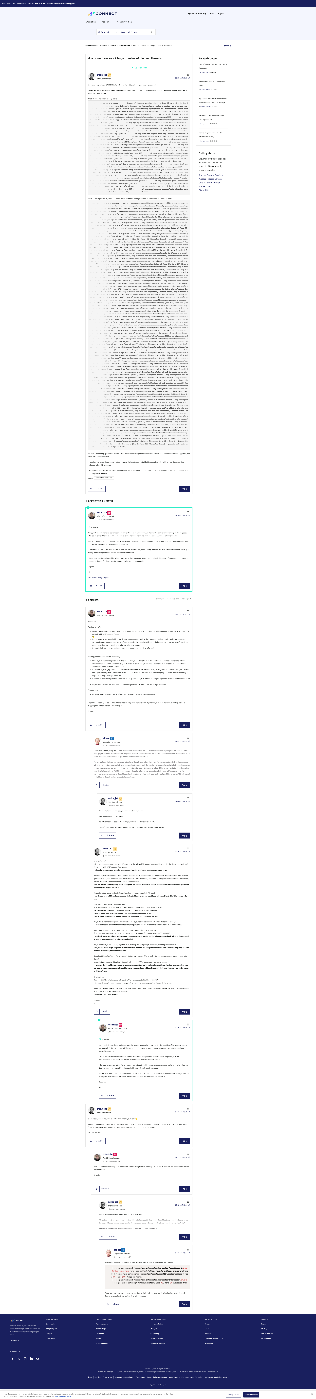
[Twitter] (19, 1359)
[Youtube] (37, 1359)
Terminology (101, 1329)
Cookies (97, 1377)
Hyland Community (197, 13)
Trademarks (140, 1377)
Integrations (50, 1338)
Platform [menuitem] (105, 21)
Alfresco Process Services (210, 178)
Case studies (50, 1324)
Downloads (100, 1333)
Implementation (156, 1324)
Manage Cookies (234, 1395)
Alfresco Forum (124, 45)
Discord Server (205, 190)
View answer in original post (98, 577)
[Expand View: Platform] (111, 22)
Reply (184, 488)
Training (264, 1329)
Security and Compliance (124, 1377)
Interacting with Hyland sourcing (217, 1377)
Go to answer (141, 67)
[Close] (312, 1394)
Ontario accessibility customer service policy (186, 1377)
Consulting (154, 1333)
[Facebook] (13, 1359)
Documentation (267, 1333)
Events (263, 1324)
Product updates (102, 1343)
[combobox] (137, 32)
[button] (91, 489)
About (207, 1329)
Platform (103, 45)
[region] (158, 1394)
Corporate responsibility (214, 1338)
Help (211, 13)
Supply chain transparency (157, 1377)
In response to (106, 520)
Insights (49, 1333)
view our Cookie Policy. (63, 1396)
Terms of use (107, 1377)
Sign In (221, 13)
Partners (208, 1333)
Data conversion (156, 1338)
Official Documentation (209, 182)
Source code (204, 186)
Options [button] (226, 45)
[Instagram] (25, 1359)
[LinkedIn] (31, 1359)
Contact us (15, 1341)
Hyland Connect (91, 45)
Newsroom (209, 1343)
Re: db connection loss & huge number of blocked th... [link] (153, 45)
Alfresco (113, 45)
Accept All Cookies (251, 1395)
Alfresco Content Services (104, 478)
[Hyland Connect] (102, 14)
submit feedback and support (61, 3)
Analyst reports (51, 1329)
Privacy (89, 1377)
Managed (153, 1329)
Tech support (266, 1338)
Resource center (102, 1324)
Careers (207, 1324)
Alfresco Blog (204, 72)
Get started (40, 3)
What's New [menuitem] (91, 21)
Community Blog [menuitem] (124, 21)
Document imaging (157, 1343)
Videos (98, 1338)
